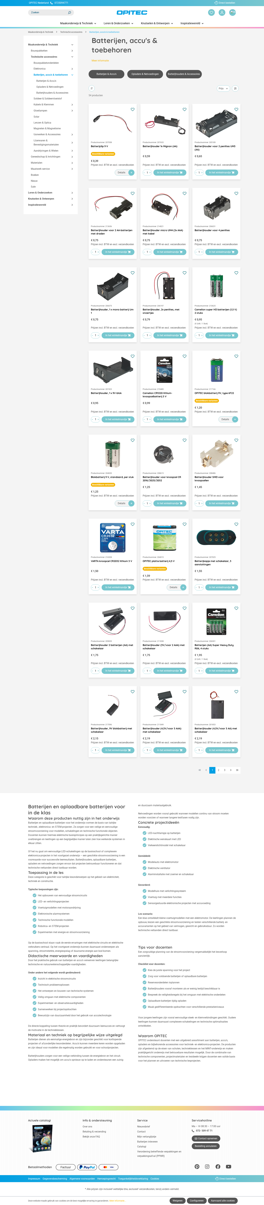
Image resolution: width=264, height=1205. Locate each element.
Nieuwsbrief (143, 1126)
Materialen (36, 162)
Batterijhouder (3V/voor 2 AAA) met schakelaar (164, 647)
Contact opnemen (207, 1138)
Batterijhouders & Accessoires (52, 92)
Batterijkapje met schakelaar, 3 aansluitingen (213, 563)
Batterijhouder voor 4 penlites (212, 230)
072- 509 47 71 (204, 1130)
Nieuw (34, 180)
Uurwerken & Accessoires (47, 134)
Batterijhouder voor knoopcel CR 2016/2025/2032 (162, 479)
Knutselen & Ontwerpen (41, 198)
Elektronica (40, 68)
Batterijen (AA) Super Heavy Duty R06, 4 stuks (214, 647)
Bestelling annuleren (206, 1146)
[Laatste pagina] (237, 770)
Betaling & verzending (94, 1131)
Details (121, 172)
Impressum (34, 1178)
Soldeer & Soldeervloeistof (48, 98)
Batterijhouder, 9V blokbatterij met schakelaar (111, 730)
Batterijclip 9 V (99, 146)
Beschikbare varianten (103, 154)
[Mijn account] (222, 12)
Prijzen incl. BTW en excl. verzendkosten (112, 164)
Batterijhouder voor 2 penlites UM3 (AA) (215, 148)
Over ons (87, 1126)
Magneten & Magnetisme (47, 128)
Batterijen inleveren (147, 1141)
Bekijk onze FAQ (91, 1136)
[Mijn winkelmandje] (232, 12)
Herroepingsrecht (106, 1178)
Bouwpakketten (39, 50)
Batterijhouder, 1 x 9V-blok (106, 393)
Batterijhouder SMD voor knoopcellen (209, 479)
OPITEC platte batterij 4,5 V (159, 561)
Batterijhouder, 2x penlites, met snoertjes (161, 311)
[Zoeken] (69, 12)
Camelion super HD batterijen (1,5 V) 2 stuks (216, 311)
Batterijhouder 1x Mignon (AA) (160, 146)
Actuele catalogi (39, 1120)
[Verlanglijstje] (211, 12)
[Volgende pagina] (231, 770)
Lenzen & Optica (42, 122)
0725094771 (61, 2)
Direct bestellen (227, 2)
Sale (33, 186)
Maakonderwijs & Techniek (43, 44)
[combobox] (48, 12)
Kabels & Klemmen (44, 104)
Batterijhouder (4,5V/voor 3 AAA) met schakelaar (162, 730)
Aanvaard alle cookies (223, 1200)
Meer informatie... (117, 1201)
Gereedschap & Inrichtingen (45, 156)
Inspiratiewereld (37, 204)
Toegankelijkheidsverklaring (133, 1178)
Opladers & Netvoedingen (50, 86)
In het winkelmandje (168, 172)
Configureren (197, 1200)
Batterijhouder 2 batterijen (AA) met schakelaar (112, 647)
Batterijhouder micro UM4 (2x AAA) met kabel (163, 232)
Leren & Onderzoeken (40, 192)
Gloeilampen (40, 110)
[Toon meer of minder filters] (235, 88)
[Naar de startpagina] (132, 13)
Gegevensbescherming (55, 1178)
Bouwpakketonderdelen (46, 62)
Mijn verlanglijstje (146, 1136)
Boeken (35, 174)
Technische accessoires (44, 56)
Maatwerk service (40, 168)
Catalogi (141, 1146)
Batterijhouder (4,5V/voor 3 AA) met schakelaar (216, 730)
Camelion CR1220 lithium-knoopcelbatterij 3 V (157, 395)
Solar (36, 116)
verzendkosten (147, 1189)
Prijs (221, 88)
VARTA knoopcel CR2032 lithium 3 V (111, 561)
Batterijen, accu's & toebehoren (51, 74)
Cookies (154, 1178)
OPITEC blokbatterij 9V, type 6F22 (214, 393)
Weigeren (178, 1200)
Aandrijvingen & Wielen (46, 150)
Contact (141, 1131)
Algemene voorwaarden (82, 1178)
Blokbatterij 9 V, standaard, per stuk (112, 477)
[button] (71, 45)
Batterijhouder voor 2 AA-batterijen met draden (111, 232)
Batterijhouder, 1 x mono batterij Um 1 (112, 311)
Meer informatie (100, 60)
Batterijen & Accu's (46, 80)
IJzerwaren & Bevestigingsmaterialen (46, 142)
